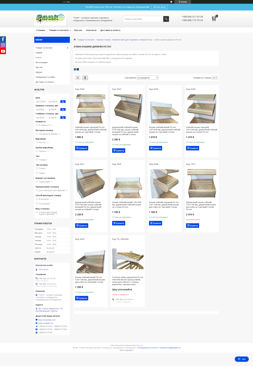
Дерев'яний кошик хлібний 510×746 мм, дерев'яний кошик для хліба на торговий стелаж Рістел (201, 205)
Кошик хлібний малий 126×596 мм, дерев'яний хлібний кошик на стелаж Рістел (126, 204)
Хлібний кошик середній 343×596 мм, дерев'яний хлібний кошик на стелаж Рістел (201, 129)
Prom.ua (140, 345)
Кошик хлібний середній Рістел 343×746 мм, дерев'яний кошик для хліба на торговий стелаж (164, 204)
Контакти (91, 30)
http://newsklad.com (47, 320)
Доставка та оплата (45, 82)
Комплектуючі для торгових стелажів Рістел (132, 40)
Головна (40, 30)
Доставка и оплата (110, 30)
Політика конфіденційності (170, 348)
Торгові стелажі (103, 40)
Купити (83, 148)
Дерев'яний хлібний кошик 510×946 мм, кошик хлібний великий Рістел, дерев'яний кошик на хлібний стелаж (125, 130)
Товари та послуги (58, 30)
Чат (244, 359)
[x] (78, 69)
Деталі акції (159, 7)
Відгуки (39, 72)
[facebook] (75, 69)
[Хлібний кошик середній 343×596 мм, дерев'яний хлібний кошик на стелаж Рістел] (201, 108)
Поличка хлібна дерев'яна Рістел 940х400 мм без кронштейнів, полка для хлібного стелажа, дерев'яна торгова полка (127, 280)
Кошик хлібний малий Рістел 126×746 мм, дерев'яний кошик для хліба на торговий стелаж (90, 279)
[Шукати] (166, 19)
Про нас (78, 30)
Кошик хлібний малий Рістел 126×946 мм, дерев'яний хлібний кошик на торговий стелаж (164, 129)
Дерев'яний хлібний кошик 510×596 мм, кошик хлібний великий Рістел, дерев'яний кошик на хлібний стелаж (88, 205)
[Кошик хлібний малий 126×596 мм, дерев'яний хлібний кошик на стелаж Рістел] (127, 183)
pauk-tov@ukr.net (45, 323)
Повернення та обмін (45, 77)
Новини (39, 52)
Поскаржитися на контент (148, 348)
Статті (38, 57)
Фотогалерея (42, 62)
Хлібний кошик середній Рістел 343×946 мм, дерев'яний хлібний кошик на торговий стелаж (90, 129)
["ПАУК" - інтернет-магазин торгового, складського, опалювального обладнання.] (50, 18)
